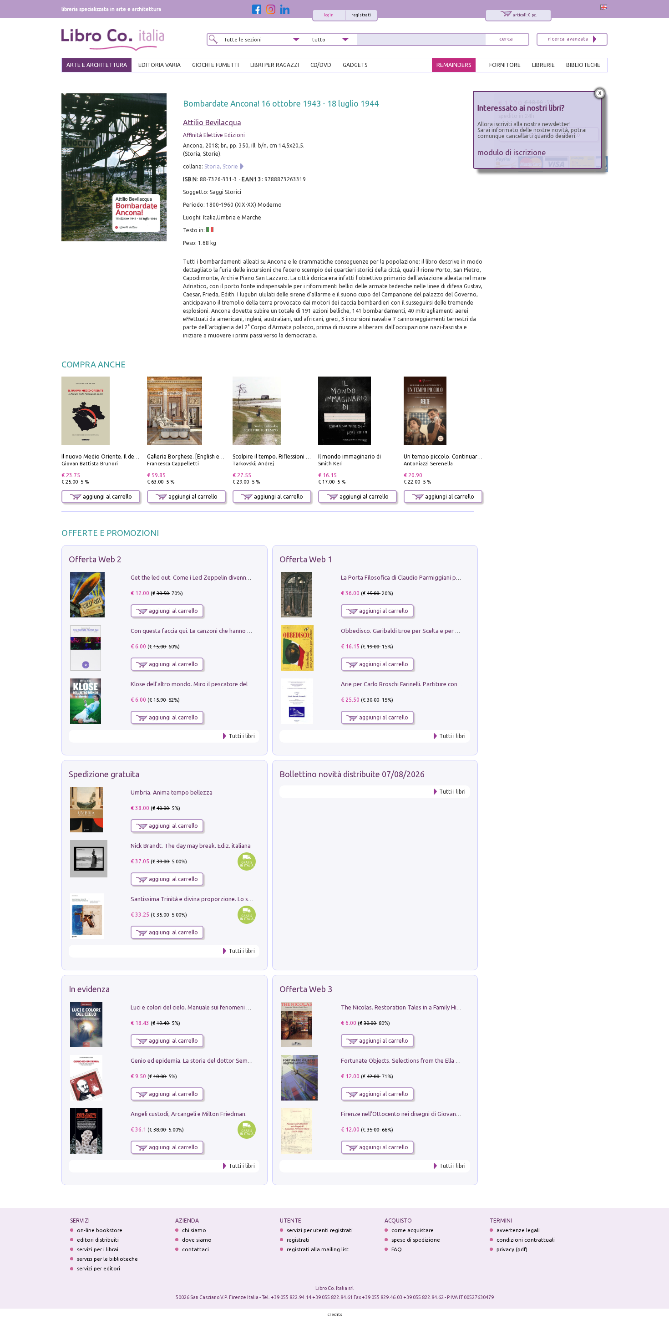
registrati (361, 15)
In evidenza (89, 989)
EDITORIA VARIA (159, 65)
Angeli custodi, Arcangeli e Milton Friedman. (189, 1114)
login (329, 15)
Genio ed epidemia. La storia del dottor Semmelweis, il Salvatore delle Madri (232, 1060)
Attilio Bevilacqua (212, 122)
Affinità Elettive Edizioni (214, 135)
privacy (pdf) (512, 1249)
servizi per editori (98, 1268)
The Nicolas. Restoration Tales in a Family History (405, 1007)
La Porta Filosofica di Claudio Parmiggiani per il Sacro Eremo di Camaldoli (438, 577)
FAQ (396, 1249)
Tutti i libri (241, 736)
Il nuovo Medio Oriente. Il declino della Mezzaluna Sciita (133, 456)
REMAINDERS (453, 65)
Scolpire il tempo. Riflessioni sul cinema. (283, 456)
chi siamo (194, 1230)
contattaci (195, 1249)
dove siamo (197, 1240)
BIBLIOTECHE (583, 65)
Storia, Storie (221, 166)
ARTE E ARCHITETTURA (96, 65)
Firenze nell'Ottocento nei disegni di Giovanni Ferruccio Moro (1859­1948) (437, 1114)
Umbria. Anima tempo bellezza (172, 792)
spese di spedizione (415, 1240)
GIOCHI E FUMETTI (215, 65)
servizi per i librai (97, 1249)
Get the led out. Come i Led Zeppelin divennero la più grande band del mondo (233, 577)
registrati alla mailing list (318, 1249)
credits (335, 1314)
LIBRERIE (543, 65)
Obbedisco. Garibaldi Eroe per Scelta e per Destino (408, 630)
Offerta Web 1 (305, 559)
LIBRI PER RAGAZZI (274, 65)
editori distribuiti (98, 1240)
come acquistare (412, 1230)
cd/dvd (320, 65)
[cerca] (506, 39)
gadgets (355, 65)
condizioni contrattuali (526, 1240)
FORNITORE (505, 65)
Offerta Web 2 (95, 559)
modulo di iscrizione (511, 152)
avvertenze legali (518, 1230)
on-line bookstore (99, 1230)
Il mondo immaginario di (349, 456)
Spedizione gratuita (104, 774)
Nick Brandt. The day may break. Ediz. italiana (191, 845)
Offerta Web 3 (305, 989)
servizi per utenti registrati (320, 1230)
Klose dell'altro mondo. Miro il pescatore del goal (196, 684)
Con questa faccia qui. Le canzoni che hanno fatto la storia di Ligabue (221, 630)
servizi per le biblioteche (107, 1259)
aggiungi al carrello (106, 496)
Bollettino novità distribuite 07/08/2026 (352, 774)
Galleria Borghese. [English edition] (191, 456)
